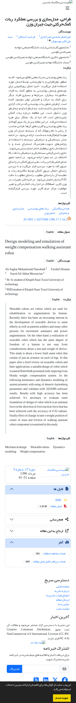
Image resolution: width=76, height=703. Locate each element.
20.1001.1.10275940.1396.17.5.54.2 (45, 219)
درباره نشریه (61, 591)
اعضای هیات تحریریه (57, 595)
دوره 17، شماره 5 (24, 469)
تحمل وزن (49, 213)
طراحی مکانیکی (60, 208)
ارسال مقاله (62, 600)
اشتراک (14, 669)
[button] (51, 689)
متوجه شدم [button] (62, 697)
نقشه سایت (62, 609)
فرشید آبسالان (26, 37)
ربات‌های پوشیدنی (38, 208)
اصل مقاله (51, 506)
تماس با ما (63, 604)
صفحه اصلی (62, 586)
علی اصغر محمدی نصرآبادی (56, 37)
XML (58, 500)
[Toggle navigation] (39, 8)
